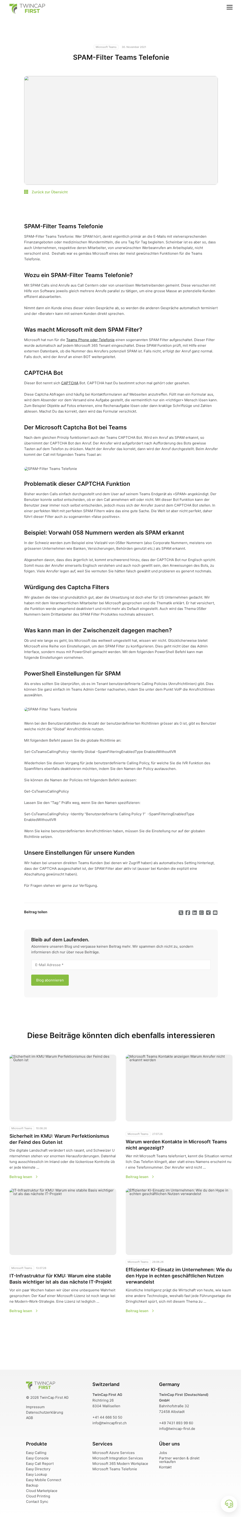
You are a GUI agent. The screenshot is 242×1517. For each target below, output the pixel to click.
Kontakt (165, 1467)
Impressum (35, 1407)
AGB (29, 1418)
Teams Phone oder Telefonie (90, 340)
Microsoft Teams (106, 47)
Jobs (163, 1452)
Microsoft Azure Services (113, 1452)
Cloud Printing (38, 1496)
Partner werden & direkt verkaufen (179, 1460)
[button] (62, 1117)
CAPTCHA (69, 383)
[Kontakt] (229, 1504)
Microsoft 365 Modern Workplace (120, 1463)
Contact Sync (37, 1501)
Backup (32, 1485)
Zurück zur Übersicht (49, 192)
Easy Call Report (40, 1463)
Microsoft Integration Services (117, 1458)
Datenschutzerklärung (44, 1412)
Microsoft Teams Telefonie (114, 1469)
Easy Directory (38, 1469)
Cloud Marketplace (41, 1490)
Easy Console (37, 1458)
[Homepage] (40, 1388)
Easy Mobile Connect (43, 1480)
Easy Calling (36, 1452)
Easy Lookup (36, 1474)
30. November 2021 (134, 47)
